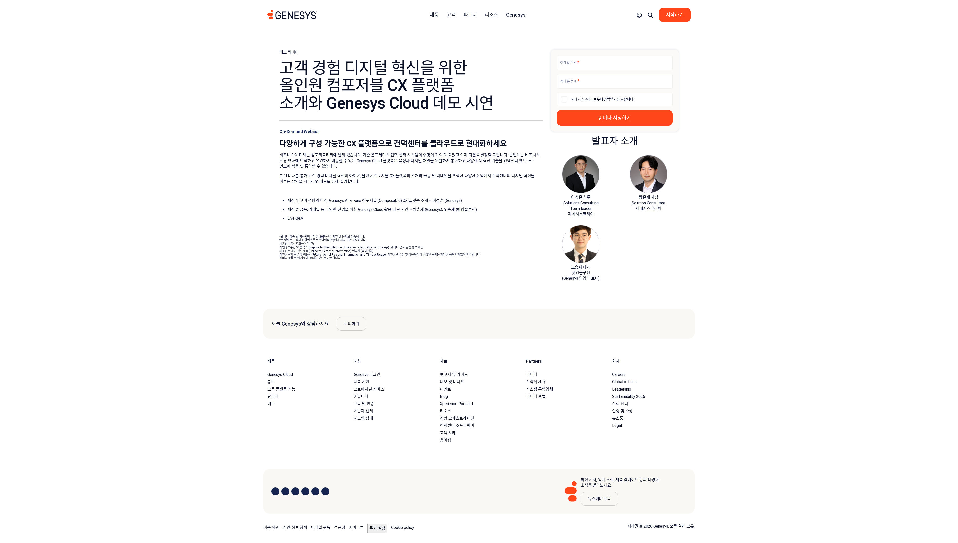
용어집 (445, 440)
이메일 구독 (320, 527)
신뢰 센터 (620, 403)
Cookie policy (402, 527)
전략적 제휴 (536, 381)
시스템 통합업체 (539, 389)
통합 (271, 381)
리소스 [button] (491, 15)
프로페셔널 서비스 (369, 389)
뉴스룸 (617, 418)
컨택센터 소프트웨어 (457, 425)
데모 (271, 403)
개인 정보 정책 (295, 527)
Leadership (621, 389)
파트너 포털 (536, 396)
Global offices (624, 381)
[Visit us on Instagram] (285, 491)
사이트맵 (356, 527)
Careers (618, 374)
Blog (444, 396)
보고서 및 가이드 (454, 374)
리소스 (445, 411)
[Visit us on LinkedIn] (275, 491)
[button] (639, 14)
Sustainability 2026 (628, 396)
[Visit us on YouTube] (315, 491)
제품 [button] (434, 15)
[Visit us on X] (295, 491)
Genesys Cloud (280, 374)
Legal (617, 425)
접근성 (339, 527)
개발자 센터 (363, 411)
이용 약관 (271, 527)
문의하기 (351, 323)
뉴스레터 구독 (599, 498)
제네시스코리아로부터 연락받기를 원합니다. (602, 99)
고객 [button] (451, 15)
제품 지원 (361, 381)
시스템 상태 (363, 418)
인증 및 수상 (622, 411)
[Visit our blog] (325, 491)
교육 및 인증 (364, 403)
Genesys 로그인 (367, 374)
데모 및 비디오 (452, 381)
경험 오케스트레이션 (457, 418)
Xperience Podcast (456, 403)
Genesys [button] (516, 15)
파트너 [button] (470, 15)
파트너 (531, 374)
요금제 (273, 396)
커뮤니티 (361, 396)
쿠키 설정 (377, 528)
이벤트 (445, 389)
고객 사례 (448, 433)
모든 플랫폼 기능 (281, 389)
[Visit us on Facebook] (305, 491)
